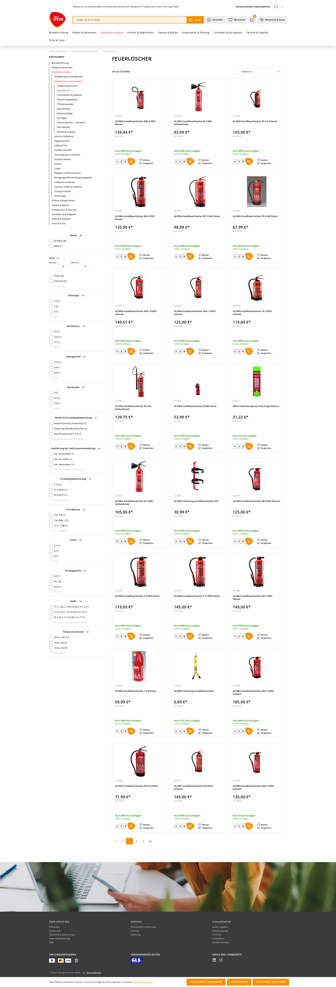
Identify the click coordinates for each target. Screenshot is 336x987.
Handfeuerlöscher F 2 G (67, 433)
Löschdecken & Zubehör (69, 95)
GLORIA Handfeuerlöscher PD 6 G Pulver (136, 785)
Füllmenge (73, 295)
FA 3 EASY (60, 489)
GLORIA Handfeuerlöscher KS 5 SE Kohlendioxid (133, 408)
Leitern (58, 163)
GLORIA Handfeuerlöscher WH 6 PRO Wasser (135, 218)
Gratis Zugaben (220, 926)
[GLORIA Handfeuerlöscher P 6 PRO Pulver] (139, 571)
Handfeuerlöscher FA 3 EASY (70, 439)
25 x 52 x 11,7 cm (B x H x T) (69, 617)
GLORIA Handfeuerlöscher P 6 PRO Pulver (137, 596)
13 (56, 331)
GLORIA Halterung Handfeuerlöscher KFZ (196, 501)
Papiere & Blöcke (60, 205)
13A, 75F (60, 514)
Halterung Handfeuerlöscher (70, 428)
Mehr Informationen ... (144, 982)
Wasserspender (220, 930)
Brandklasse (73, 509)
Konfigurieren (239, 982)
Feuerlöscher (63, 90)
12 (56, 301)
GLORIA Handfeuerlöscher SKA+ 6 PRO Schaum (253, 787)
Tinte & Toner (59, 223)
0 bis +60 (60, 653)
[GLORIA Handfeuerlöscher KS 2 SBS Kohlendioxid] (198, 96)
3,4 (57, 367)
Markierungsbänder (67, 99)
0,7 (57, 545)
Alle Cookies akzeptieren (270, 982)
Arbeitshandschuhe (67, 85)
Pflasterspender (65, 104)
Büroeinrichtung (60, 62)
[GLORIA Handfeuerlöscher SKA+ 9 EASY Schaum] (139, 286)
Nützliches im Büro (61, 72)
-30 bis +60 (61, 637)
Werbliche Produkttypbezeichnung (73, 417)
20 (56, 347)
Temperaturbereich (73, 631)
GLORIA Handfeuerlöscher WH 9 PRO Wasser (252, 598)
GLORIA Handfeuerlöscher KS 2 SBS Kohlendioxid (193, 123)
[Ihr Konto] (279, 7)
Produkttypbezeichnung (73, 478)
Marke (73, 235)
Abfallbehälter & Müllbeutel (68, 76)
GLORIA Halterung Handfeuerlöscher (194, 691)
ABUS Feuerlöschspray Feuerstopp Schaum (256, 406)
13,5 (57, 336)
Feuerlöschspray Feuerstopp (70, 423)
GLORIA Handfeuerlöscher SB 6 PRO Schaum (256, 501)
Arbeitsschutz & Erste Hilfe (68, 81)
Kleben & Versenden (62, 67)
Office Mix (54, 926)
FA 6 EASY (60, 494)
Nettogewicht (73, 356)
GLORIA (60, 240)
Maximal (78, 264)
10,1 (57, 581)
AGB (51, 942)
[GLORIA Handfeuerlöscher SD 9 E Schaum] (257, 96)
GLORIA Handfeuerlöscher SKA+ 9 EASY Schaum (136, 313)
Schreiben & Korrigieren (64, 214)
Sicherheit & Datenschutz (62, 934)
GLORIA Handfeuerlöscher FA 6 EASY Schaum (193, 787)
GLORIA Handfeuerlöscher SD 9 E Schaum (255, 121)
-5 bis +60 (60, 642)
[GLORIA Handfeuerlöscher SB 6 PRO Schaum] (257, 476)
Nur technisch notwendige (206, 982)
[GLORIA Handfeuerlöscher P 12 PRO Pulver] (198, 571)
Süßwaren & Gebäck (64, 182)
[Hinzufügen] (131, 161)
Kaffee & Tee (60, 145)
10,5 (57, 586)
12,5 (57, 362)
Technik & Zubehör (61, 218)
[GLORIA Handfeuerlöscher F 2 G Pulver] (139, 666)
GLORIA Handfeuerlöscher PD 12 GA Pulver (197, 216)
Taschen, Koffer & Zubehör (68, 186)
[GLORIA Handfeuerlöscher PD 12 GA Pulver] (198, 191)
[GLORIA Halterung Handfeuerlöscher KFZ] (198, 476)
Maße (73, 601)
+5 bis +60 (60, 647)
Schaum (60, 281)
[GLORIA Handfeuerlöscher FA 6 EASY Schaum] (198, 761)
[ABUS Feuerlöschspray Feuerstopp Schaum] (257, 381)
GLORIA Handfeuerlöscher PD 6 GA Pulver (255, 216)
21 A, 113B (61, 525)
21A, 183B (60, 530)
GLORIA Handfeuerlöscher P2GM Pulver (195, 406)
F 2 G (58, 484)
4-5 (57, 403)
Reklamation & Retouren (143, 926)
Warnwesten (63, 127)
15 (56, 342)
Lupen (57, 168)
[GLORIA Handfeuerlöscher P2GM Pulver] (198, 381)
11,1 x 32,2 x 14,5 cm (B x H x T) (71, 606)
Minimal (56, 264)
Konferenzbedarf (63, 150)
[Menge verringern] (117, 161)
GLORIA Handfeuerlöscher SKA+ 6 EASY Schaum (195, 313)
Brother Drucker (220, 942)
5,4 (57, 372)
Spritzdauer (73, 325)
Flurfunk (216, 934)
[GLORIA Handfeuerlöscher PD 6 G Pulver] (139, 761)
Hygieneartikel (61, 140)
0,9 (57, 576)
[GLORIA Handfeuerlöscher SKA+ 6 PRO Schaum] (257, 761)
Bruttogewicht (73, 570)
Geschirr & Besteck (64, 136)
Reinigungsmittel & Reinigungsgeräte (73, 177)
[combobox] (130, 19)
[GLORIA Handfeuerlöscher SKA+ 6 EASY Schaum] (198, 286)
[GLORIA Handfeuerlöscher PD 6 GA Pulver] (257, 191)
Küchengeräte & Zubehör (67, 154)
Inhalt (73, 540)
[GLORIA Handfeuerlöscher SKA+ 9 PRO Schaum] (257, 666)
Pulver (59, 275)
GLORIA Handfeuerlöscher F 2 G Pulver (135, 691)
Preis (52, 258)
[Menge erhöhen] (125, 161)
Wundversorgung (66, 131)
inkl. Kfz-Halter (63, 459)
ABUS (58, 246)
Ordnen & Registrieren (63, 200)
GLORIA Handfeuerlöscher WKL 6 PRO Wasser (135, 123)
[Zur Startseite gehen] (57, 20)
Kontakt (135, 930)
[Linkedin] (214, 960)
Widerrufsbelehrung (59, 938)
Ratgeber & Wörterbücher (67, 172)
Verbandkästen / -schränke (71, 122)
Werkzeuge (60, 195)
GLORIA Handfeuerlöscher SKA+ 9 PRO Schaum (253, 692)
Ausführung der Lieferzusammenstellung (73, 448)
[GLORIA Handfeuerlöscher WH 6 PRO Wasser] (139, 191)
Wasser (59, 286)
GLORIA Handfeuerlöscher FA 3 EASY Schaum (252, 313)
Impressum (55, 930)
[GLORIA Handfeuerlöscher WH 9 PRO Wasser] (257, 571)
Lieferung (136, 934)
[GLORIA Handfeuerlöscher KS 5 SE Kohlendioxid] (139, 381)
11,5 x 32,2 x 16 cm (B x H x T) (70, 612)
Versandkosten (94, 972)
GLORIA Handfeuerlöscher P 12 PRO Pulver (197, 596)
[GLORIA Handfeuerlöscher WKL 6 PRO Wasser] (139, 96)
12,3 (57, 592)
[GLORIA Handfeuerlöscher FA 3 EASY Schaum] (257, 286)
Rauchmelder (64, 108)
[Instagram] (221, 960)
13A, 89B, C (61, 520)
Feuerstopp (61, 500)
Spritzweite (73, 387)
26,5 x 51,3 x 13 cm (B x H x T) (70, 622)
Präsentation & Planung (64, 209)
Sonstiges (62, 117)
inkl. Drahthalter (64, 453)
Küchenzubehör (62, 159)
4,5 (57, 408)
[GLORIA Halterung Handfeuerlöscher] (198, 666)
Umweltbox (218, 938)
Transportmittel (62, 191)
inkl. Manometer (64, 464)
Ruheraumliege (65, 113)
